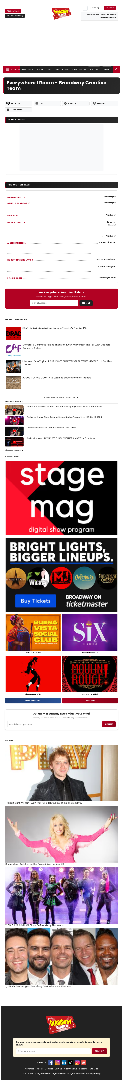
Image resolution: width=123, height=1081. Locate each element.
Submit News (70, 1069)
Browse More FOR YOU (59, 397)
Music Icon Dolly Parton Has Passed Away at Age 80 (34, 864)
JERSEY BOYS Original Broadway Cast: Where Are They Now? (39, 986)
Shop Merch (14, 11)
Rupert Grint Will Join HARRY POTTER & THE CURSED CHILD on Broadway (43, 802)
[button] (116, 69)
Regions (83, 1069)
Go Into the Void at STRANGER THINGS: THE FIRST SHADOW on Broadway (61, 438)
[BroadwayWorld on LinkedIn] (64, 1062)
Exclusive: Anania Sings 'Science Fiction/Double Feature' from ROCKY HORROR (64, 417)
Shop (74, 69)
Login (107, 69)
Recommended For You (16, 320)
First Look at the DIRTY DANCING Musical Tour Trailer (51, 427)
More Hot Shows (32, 701)
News (23, 69)
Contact (49, 1069)
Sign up (109, 724)
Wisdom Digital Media (54, 1073)
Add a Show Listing (15, 15)
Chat (49, 69)
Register (94, 69)
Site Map (94, 1069)
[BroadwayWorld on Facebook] (51, 1062)
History (101, 103)
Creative (73, 103)
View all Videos (13, 450)
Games (82, 69)
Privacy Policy (93, 1073)
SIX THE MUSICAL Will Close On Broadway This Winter (34, 925)
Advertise (29, 1069)
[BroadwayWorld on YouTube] (84, 1062)
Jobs (56, 69)
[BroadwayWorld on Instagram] (57, 1062)
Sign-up (95, 8)
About (39, 1069)
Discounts (90, 701)
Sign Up (86, 303)
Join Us (58, 1069)
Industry (41, 69)
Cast (42, 103)
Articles (15, 103)
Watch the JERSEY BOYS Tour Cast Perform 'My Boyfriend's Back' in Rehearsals (64, 406)
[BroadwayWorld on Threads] (77, 1062)
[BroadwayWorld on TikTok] (70, 1062)
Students (65, 69)
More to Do (17, 109)
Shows (31, 69)
